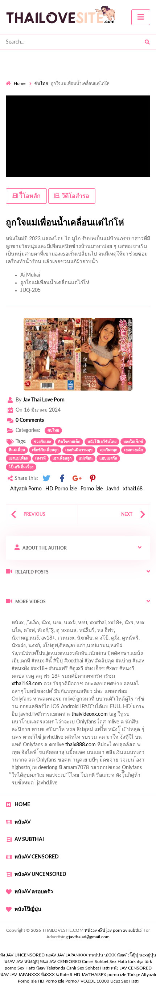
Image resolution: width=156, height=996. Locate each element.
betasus (28, 746)
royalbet (100, 678)
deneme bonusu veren (60, 678)
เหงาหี (40, 458)
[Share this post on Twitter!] (46, 478)
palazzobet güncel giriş (31, 632)
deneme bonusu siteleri (78, 731)
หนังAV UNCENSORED (40, 874)
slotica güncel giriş (56, 624)
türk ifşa (135, 961)
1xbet (124, 739)
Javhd (112, 488)
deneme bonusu (132, 716)
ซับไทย (41, 83)
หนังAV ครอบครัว (34, 891)
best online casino (130, 731)
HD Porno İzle (61, 488)
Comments (30, 420)
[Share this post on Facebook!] (62, 478)
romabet (82, 754)
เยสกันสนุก (108, 450)
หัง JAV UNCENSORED (22, 955)
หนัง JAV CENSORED (131, 968)
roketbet (106, 754)
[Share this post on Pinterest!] (92, 478)
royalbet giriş (104, 670)
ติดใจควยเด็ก (69, 442)
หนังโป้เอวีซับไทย (101, 442)
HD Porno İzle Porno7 (58, 981)
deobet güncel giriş (123, 662)
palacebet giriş (68, 670)
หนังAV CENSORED (37, 857)
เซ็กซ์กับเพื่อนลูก (45, 450)
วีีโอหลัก (29, 196)
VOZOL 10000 (95, 981)
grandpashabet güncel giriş (88, 639)
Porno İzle (92, 488)
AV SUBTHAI (29, 839)
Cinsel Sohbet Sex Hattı (104, 961)
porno (12, 617)
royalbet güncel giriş (96, 617)
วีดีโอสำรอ (74, 196)
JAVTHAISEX (93, 974)
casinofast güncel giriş (72, 662)
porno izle (31, 617)
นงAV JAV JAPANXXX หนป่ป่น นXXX (81, 955)
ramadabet (18, 700)
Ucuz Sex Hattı (124, 981)
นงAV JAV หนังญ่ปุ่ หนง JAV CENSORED (42, 961)
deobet (131, 670)
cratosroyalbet (129, 746)
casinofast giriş (50, 754)
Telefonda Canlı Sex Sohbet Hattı (78, 968)
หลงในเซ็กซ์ (133, 442)
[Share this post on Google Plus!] (77, 478)
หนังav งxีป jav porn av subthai (114, 930)
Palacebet (94, 647)
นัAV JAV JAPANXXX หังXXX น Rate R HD (40, 974)
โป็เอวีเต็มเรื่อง (21, 467)
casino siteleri (108, 708)
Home (19, 83)
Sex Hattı (26, 968)
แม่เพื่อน (86, 458)
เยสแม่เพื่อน (18, 458)
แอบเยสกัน (108, 458)
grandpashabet (36, 639)
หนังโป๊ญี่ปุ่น (28, 909)
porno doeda (58, 617)
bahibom (15, 655)
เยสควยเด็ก (133, 450)
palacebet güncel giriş (106, 624)
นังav (40, 968)
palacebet (31, 662)
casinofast (122, 647)
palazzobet (17, 678)
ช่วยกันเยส (42, 442)
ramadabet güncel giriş (86, 632)
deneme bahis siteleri (64, 708)
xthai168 (133, 488)
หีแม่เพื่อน (17, 450)
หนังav (23, 822)
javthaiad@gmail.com (89, 937)
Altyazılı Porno (26, 488)
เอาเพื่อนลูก (62, 458)
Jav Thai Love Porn (44, 400)
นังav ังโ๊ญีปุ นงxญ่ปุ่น (136, 955)
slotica (90, 685)
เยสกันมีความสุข (79, 450)
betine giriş (43, 655)
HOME (22, 804)
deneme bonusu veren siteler (68, 700)
